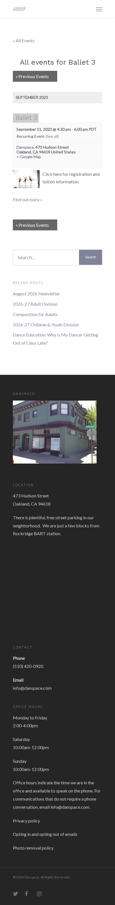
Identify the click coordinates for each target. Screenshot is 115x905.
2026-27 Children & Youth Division (46, 324)
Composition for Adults (35, 314)
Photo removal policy (33, 847)
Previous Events (32, 76)
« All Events (24, 40)
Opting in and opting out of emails (45, 834)
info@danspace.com (32, 688)
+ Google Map (28, 157)
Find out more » (27, 199)
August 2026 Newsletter (36, 293)
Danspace (25, 147)
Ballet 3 (26, 117)
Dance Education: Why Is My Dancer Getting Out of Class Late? (55, 338)
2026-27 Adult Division (35, 304)
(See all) (52, 136)
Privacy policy (26, 820)
